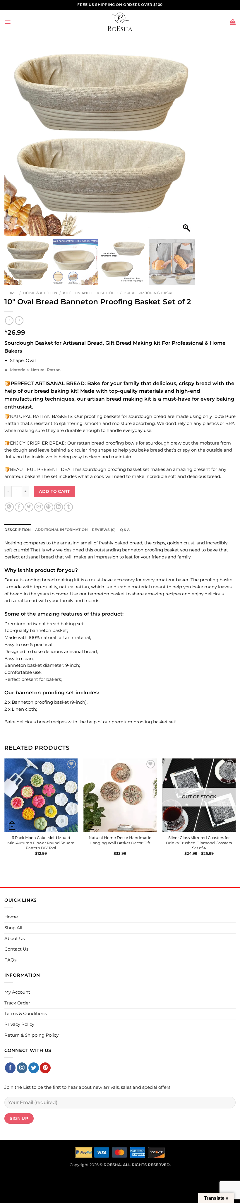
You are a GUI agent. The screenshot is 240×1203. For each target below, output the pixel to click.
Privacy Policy (19, 1024)
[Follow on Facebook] (10, 1067)
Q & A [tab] (125, 529)
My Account (17, 992)
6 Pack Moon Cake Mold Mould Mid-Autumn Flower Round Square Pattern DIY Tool (40, 842)
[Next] (235, 812)
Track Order (17, 1003)
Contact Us (16, 949)
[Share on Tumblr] (68, 507)
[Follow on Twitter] (33, 1067)
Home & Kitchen (40, 293)
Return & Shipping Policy (31, 1035)
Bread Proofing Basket (150, 293)
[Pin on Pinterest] (48, 507)
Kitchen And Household (90, 293)
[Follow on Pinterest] (45, 1067)
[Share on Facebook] (19, 507)
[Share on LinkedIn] (58, 507)
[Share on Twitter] (29, 507)
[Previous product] (19, 320)
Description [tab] (17, 529)
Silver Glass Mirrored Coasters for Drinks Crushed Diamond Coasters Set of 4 (199, 842)
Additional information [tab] (61, 529)
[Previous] (4, 812)
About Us (14, 938)
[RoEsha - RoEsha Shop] (120, 22)
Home (10, 293)
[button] (7, 22)
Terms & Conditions (25, 1013)
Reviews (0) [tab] (104, 529)
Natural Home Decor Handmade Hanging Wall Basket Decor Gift (120, 840)
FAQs (10, 960)
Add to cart (54, 491)
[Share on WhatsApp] (9, 507)
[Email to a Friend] (38, 507)
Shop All (13, 927)
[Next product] (9, 320)
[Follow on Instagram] (22, 1067)
